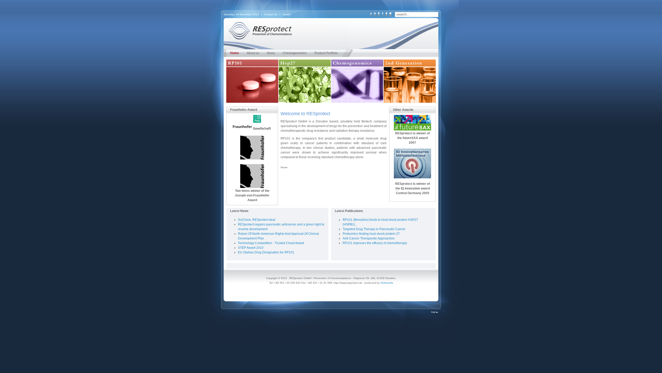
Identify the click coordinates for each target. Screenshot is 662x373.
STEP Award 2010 (251, 248)
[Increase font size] (379, 14)
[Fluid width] (390, 14)
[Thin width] (383, 14)
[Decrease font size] (371, 14)
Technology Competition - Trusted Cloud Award (271, 243)
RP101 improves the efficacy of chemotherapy (375, 243)
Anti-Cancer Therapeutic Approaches (369, 238)
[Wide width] (386, 14)
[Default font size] (375, 14)
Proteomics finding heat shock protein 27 (371, 234)
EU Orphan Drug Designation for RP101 (266, 252)
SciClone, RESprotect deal (256, 220)
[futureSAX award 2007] (412, 129)
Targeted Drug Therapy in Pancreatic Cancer (374, 229)
